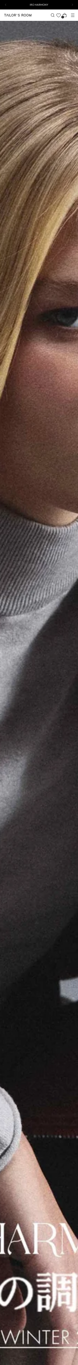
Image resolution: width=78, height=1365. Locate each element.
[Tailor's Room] (17, 15)
